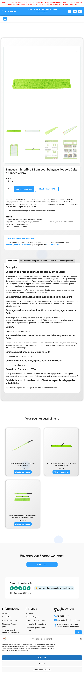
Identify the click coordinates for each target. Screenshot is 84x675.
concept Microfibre (48, 222)
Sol (44, 219)
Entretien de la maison (24, 219)
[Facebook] (69, 11)
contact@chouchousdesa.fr (18, 245)
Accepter (42, 658)
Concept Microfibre (20, 227)
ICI (76, 5)
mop (14, 224)
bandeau (36, 222)
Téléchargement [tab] (66, 261)
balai (22, 222)
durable (64, 222)
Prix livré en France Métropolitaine (20, 238)
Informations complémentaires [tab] (33, 261)
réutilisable (21, 224)
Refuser (42, 664)
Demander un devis (47, 189)
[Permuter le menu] (5, 19)
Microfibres (37, 219)
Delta (58, 222)
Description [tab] (12, 261)
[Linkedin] (80, 11)
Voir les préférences (42, 670)
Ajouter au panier (24, 189)
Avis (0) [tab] (53, 261)
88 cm (17, 222)
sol (27, 224)
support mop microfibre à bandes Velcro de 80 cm (45, 284)
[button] (81, 639)
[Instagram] (75, 11)
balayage (28, 222)
